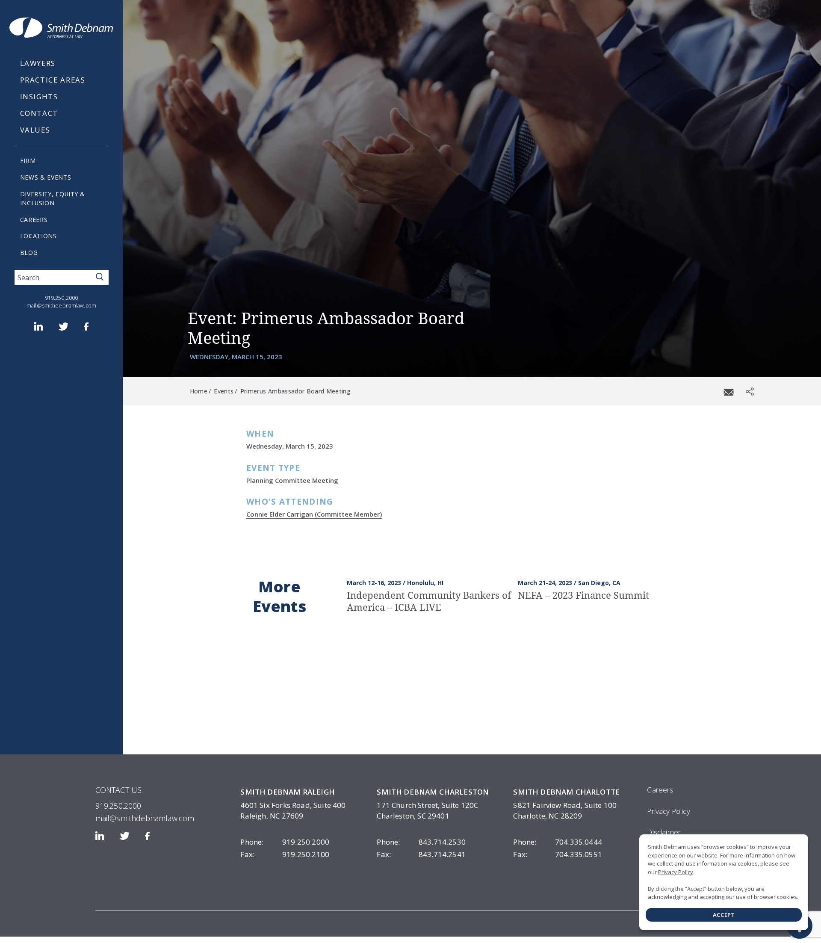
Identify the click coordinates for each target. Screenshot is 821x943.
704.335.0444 (557, 842)
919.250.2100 (284, 854)
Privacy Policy (668, 811)
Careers (34, 220)
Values (35, 130)
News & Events (45, 177)
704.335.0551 (557, 854)
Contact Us (118, 790)
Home (198, 391)
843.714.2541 (421, 854)
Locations (38, 236)
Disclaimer (664, 832)
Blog (29, 252)
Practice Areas (53, 80)
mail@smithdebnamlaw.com (61, 305)
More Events (279, 596)
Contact (39, 113)
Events (223, 391)
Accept (724, 915)
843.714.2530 (421, 842)
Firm (28, 161)
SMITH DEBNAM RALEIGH (287, 792)
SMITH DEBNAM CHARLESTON (433, 792)
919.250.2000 (61, 298)
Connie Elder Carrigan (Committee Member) (314, 514)
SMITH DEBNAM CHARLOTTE (566, 792)
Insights (39, 96)
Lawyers (38, 63)
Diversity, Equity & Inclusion (52, 198)
